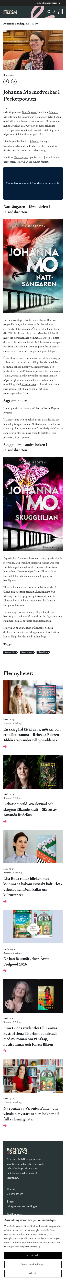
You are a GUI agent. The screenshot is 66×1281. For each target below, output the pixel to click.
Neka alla (33, 1274)
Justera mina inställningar (33, 1264)
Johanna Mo (10, 652)
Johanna (34, 141)
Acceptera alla (33, 1255)
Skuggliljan (22, 162)
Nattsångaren (29, 112)
